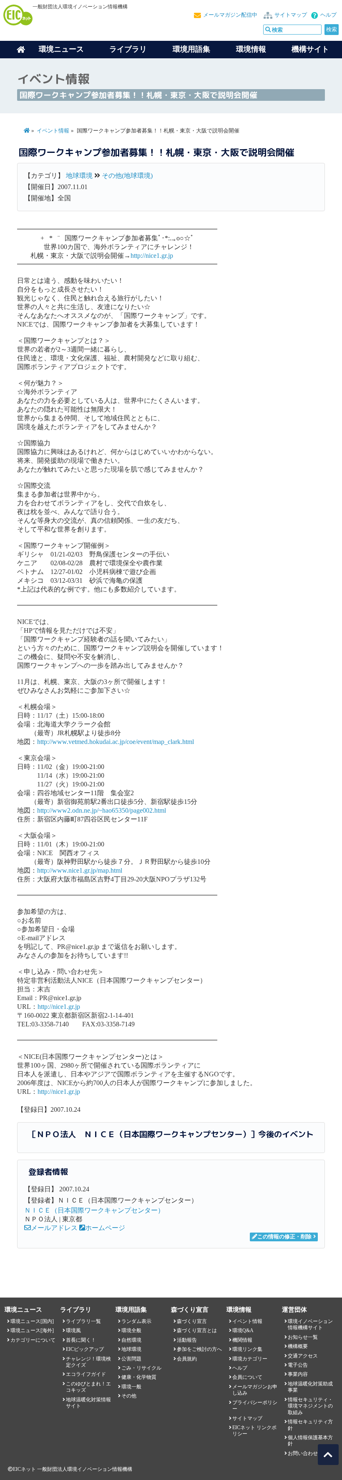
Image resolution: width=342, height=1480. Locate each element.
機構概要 (298, 1346)
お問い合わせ (303, 1453)
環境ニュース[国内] (32, 1321)
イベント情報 (53, 131)
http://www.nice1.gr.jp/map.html (79, 870)
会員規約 (187, 1359)
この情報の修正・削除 (284, 1237)
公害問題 (131, 1359)
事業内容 (298, 1374)
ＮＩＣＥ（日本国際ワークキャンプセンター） (94, 1210)
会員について (247, 1377)
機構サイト (310, 49)
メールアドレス (54, 1227)
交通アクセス (303, 1356)
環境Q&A (243, 1330)
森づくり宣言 (192, 1321)
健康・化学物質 (138, 1377)
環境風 (73, 1330)
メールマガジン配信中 (230, 15)
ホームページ (105, 1227)
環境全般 (131, 1330)
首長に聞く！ (81, 1340)
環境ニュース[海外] (32, 1330)
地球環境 (79, 175)
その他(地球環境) (127, 175)
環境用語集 (191, 49)
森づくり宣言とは (197, 1330)
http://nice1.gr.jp (152, 255)
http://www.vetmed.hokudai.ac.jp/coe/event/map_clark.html (115, 741)
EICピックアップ (85, 1349)
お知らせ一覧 (303, 1337)
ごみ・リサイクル (141, 1368)
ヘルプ (328, 15)
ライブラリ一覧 (83, 1321)
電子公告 (298, 1365)
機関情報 (242, 1340)
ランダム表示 (136, 1321)
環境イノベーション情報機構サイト (310, 1324)
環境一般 (131, 1387)
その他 (128, 1396)
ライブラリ (128, 49)
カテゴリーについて (32, 1340)
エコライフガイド (86, 1374)
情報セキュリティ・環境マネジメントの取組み (310, 1406)
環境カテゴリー (249, 1359)
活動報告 (187, 1340)
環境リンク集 (247, 1349)
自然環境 (131, 1340)
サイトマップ (290, 15)
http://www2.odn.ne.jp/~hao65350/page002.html (101, 810)
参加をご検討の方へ (199, 1349)
